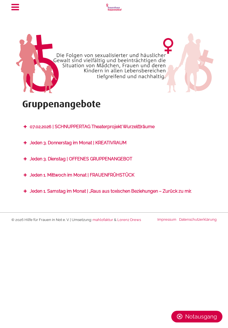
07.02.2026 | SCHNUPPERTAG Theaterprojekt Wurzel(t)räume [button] (92, 126)
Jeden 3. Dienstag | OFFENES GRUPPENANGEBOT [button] (81, 158)
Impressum (166, 219)
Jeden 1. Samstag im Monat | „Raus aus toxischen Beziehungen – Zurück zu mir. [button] (111, 191)
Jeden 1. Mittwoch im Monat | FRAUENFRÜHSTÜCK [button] (82, 175)
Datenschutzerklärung (198, 219)
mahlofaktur (103, 220)
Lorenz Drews (129, 220)
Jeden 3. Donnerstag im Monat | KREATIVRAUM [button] (78, 142)
